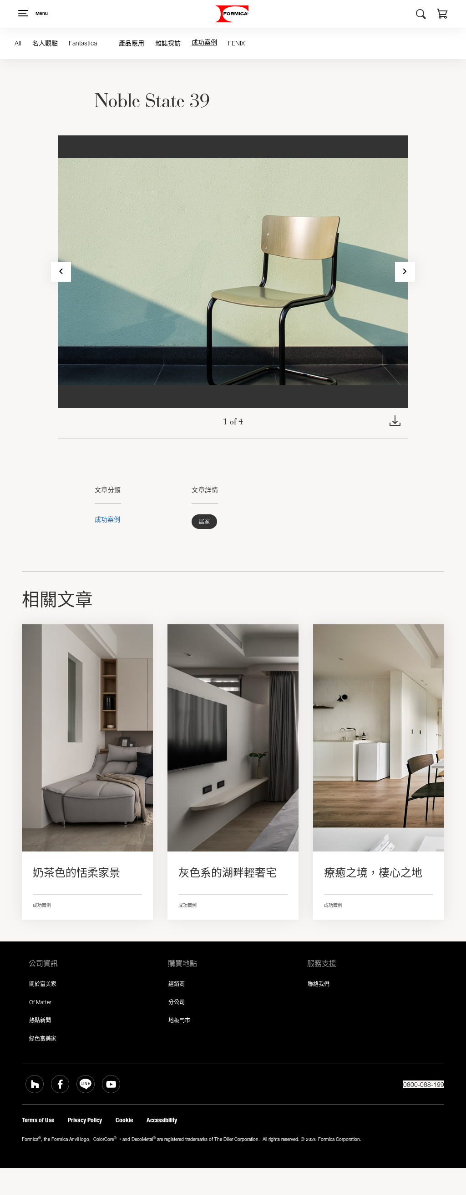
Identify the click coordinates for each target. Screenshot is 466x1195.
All (18, 43)
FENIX (236, 43)
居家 (204, 521)
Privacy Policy (85, 1120)
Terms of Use (38, 1120)
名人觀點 (45, 43)
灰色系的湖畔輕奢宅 (227, 872)
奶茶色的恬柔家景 (76, 872)
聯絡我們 (318, 984)
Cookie (124, 1120)
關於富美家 (42, 984)
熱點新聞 (40, 1020)
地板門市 (179, 1020)
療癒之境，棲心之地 (373, 872)
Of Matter (40, 1002)
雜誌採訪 (168, 43)
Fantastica (83, 43)
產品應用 (131, 43)
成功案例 (204, 43)
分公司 (176, 1002)
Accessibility (162, 1120)
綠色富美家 (42, 1038)
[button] (442, 15)
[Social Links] (34, 1084)
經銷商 (176, 984)
